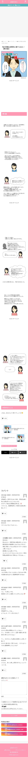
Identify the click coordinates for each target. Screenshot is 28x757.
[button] (14, 452)
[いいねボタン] (3, 418)
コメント (4, 680)
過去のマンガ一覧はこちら (14, 5)
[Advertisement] (14, 22)
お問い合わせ (7, 750)
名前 (2, 696)
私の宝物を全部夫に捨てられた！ (9, 445)
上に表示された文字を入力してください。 (12, 708)
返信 (25, 516)
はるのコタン (14, 1)
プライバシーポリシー (20, 750)
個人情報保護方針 (14, 752)
